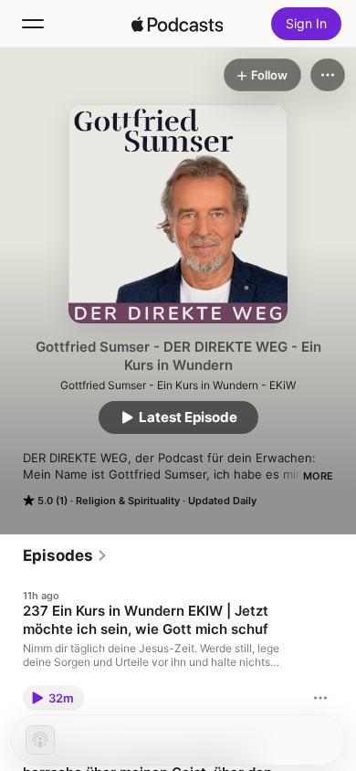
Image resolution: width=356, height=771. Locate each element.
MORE (318, 476)
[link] (65, 555)
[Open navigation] (33, 24)
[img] (177, 24)
